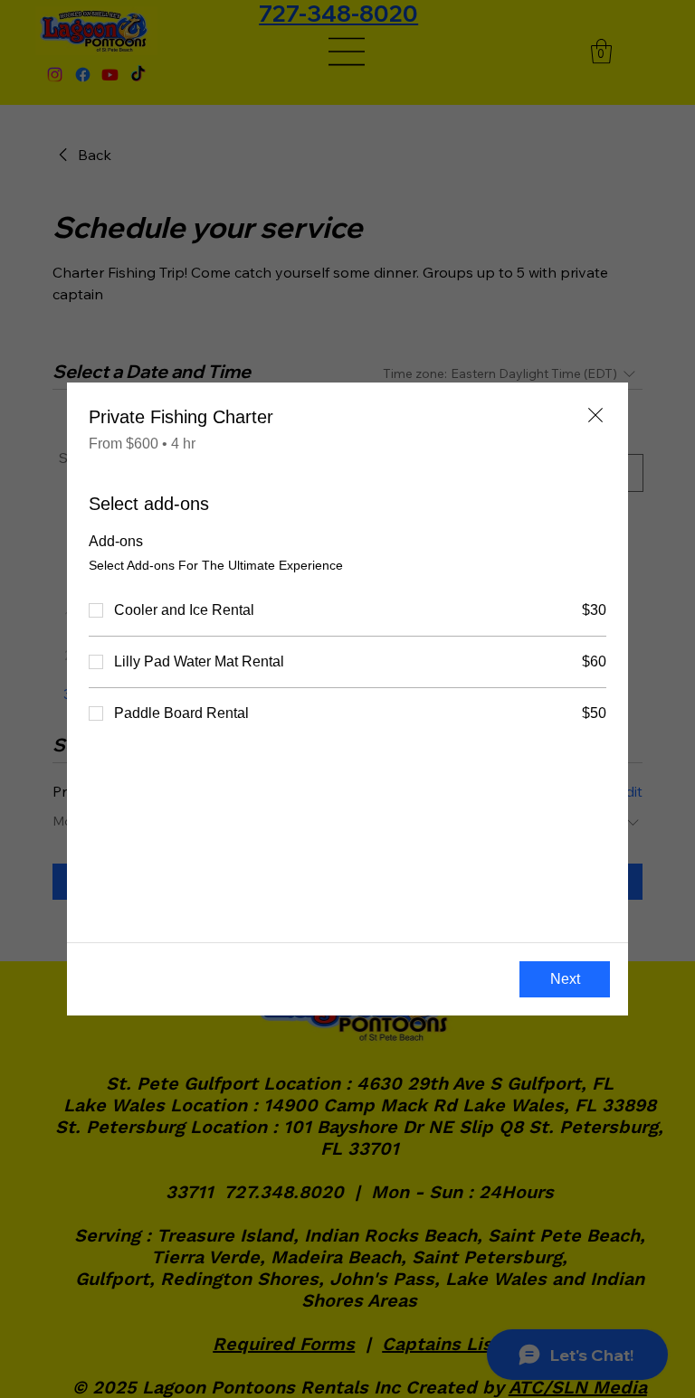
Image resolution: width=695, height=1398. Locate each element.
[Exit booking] (595, 415)
